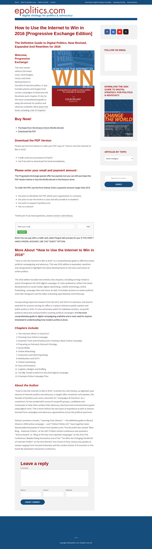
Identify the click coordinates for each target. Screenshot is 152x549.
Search (119, 184)
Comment (24, 468)
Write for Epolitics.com (28, 2)
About (17, 2)
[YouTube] (119, 31)
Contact (53, 2)
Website (69, 490)
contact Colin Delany (62, 215)
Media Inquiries (132, 2)
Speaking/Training (119, 2)
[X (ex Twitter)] (126, 31)
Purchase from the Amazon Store (33, 127)
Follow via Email (43, 2)
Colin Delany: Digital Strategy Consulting (98, 2)
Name (23, 490)
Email (46, 490)
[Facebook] (107, 31)
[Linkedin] (113, 31)
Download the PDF (27, 131)
